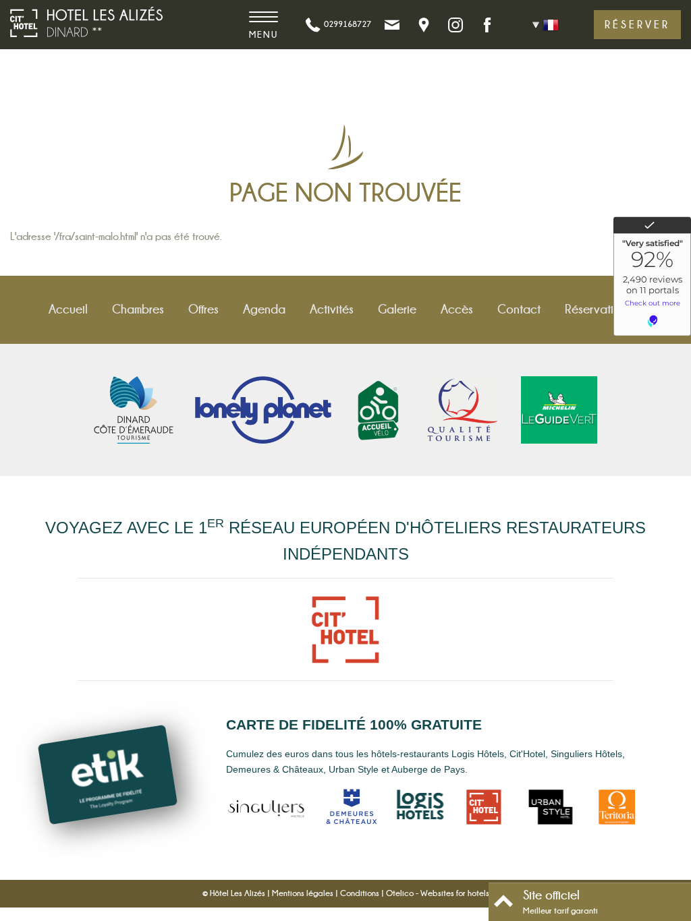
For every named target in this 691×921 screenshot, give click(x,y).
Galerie (397, 309)
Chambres (138, 309)
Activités (332, 309)
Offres (203, 309)
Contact (519, 309)
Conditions (359, 893)
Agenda (264, 309)
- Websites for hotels (437, 893)
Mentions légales (302, 893)
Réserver (637, 24)
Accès (457, 309)
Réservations (598, 309)
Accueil (68, 309)
